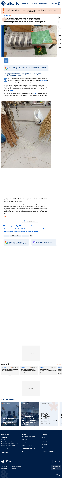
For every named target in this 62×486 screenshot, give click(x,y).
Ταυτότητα (14, 468)
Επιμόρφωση (45, 448)
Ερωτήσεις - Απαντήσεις (48, 451)
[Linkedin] (60, 35)
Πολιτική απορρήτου (16, 466)
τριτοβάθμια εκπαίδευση (15, 235)
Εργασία (24, 434)
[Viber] (60, 39)
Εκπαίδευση (34, 3)
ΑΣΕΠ (23, 436)
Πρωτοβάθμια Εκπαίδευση (7, 439)
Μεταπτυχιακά (25, 451)
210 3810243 (55, 468)
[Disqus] (31, 265)
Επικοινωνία (4, 468)
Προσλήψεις (32, 436)
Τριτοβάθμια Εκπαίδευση (28, 448)
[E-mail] (60, 47)
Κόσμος (44, 437)
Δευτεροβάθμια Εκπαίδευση (7, 441)
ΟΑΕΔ (26, 436)
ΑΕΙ (31, 235)
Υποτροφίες (3, 445)
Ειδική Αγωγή (14, 443)
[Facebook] (60, 27)
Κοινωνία (24, 439)
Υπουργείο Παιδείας (43, 3)
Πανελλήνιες (54, 3)
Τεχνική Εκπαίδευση (5, 443)
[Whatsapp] (60, 43)
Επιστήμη (44, 444)
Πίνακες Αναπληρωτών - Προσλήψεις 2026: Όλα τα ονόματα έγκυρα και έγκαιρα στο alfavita (25, 228)
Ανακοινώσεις (7, 15)
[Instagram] (55, 461)
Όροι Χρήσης (4, 466)
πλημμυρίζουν (43, 80)
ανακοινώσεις (9, 399)
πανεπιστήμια (25, 235)
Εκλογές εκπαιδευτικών (13, 445)
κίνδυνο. (12, 90)
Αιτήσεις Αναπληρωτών (27, 445)
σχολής (34, 93)
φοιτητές (6, 235)
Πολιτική (44, 434)
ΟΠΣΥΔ (35, 445)
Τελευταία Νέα (25, 3)
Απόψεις (44, 441)
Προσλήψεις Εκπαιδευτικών (29, 443)
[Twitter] (60, 31)
